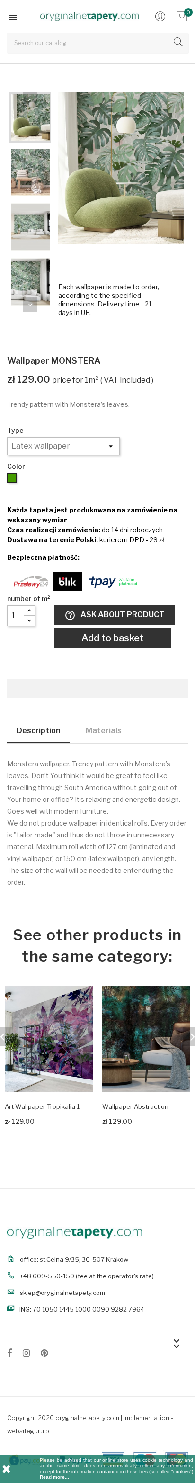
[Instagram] (26, 1354)
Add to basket (112, 638)
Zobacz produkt (27, 1120)
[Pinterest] (44, 1354)
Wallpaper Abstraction (135, 1106)
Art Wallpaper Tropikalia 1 (42, 1106)
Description (39, 730)
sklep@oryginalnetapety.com (62, 1292)
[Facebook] (9, 1354)
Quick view (77, 1077)
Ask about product (114, 615)
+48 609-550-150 (47, 1276)
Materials (104, 730)
